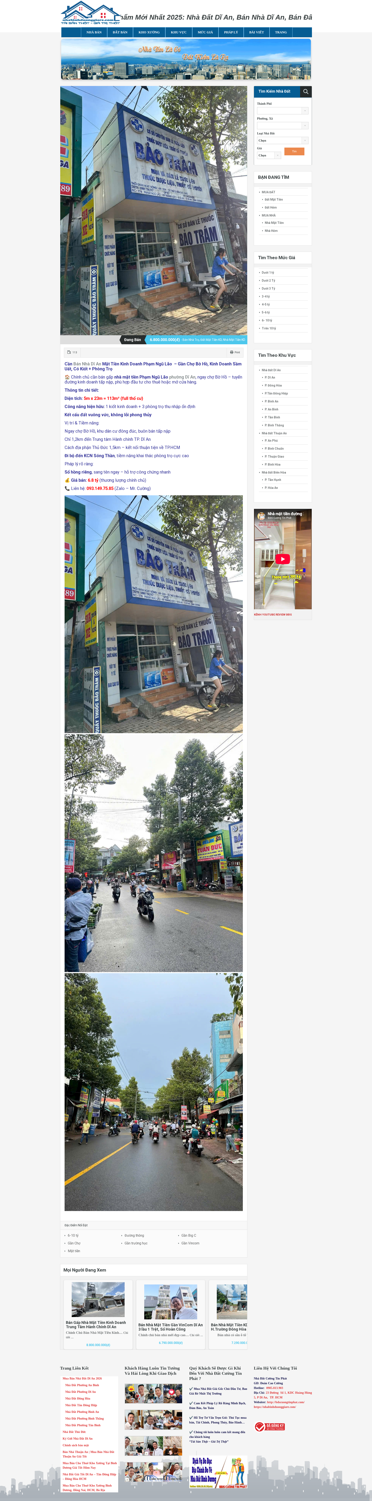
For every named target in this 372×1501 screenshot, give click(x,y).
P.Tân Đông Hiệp (276, 393)
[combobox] (282, 110)
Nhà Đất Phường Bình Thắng (84, 1418)
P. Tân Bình (272, 417)
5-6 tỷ (266, 312)
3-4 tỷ (266, 296)
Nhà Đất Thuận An (274, 433)
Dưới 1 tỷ (268, 272)
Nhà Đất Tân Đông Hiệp (81, 1405)
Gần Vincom (190, 1243)
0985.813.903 (274, 1388)
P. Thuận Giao (274, 456)
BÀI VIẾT (256, 32)
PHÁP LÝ (231, 32)
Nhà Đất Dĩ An (271, 370)
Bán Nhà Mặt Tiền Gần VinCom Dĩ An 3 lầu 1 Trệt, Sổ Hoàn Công (170, 1327)
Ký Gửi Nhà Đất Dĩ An (78, 1438)
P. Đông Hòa (273, 385)
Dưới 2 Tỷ (268, 280)
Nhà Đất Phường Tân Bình (83, 1425)
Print (237, 352)
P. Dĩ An (270, 377)
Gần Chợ (74, 1243)
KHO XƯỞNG (149, 32)
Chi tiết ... (196, 1335)
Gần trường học (136, 1243)
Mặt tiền (74, 1251)
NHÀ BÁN (94, 32)
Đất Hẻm (271, 207)
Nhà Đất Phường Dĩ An (80, 1391)
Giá (259, 148)
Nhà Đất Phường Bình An (82, 1412)
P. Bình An (271, 401)
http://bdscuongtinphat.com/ (286, 1402)
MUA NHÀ (269, 215)
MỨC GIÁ (205, 32)
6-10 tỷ (73, 1235)
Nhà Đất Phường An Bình (82, 1385)
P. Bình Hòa (273, 464)
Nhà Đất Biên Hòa (274, 472)
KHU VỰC (179, 32)
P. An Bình (271, 409)
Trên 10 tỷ (269, 328)
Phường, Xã (265, 118)
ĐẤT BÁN (120, 32)
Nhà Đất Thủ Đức (74, 1432)
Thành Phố (264, 103)
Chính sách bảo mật (76, 1445)
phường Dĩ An (182, 377)
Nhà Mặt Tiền (274, 222)
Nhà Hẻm (271, 230)
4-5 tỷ (266, 304)
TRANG (281, 32)
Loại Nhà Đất (266, 133)
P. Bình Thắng (274, 425)
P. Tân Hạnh (273, 480)
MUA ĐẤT (268, 192)
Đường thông (134, 1235)
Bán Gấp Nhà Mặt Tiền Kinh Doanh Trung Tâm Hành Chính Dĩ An (96, 1324)
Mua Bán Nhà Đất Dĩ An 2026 (82, 1378)
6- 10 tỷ (267, 320)
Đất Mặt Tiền (274, 199)
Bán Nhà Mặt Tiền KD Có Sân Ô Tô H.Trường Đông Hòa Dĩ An (241, 1327)
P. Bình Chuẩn (274, 448)
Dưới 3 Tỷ (268, 288)
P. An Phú (271, 440)
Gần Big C (188, 1235)
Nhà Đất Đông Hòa (77, 1398)
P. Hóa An (271, 487)
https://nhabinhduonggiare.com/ (275, 1407)
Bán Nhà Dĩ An (87, 363)
